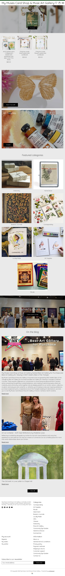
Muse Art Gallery (38, 526)
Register (4, 539)
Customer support (39, 551)
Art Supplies (48, 258)
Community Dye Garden (40, 528)
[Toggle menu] (63, 3)
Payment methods (39, 546)
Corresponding (48, 224)
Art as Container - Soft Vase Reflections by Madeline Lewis (23, 433)
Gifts (34, 519)
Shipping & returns (39, 549)
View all (32, 491)
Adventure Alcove (38, 531)
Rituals (32, 292)
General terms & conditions (41, 541)
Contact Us (36, 556)
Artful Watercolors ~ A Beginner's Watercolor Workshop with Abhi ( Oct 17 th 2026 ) (9, 56)
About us (36, 539)
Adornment (36, 512)
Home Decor (48, 191)
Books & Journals (16, 224)
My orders (5, 541)
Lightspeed (51, 571)
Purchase (32, 27)
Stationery (16, 191)
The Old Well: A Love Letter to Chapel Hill (17, 481)
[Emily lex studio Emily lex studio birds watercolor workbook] (25, 43)
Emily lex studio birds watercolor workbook (24, 53)
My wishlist (5, 544)
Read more (5, 393)
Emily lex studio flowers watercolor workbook (40, 53)
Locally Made (17, 258)
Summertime (37, 533)
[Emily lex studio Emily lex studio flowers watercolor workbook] (40, 43)
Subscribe (39, 563)
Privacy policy (37, 544)
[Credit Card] (32, 573)
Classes (35, 521)
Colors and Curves (32, 314)
